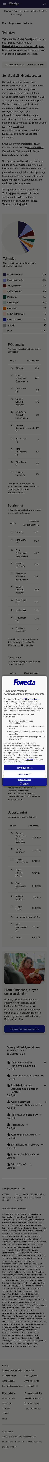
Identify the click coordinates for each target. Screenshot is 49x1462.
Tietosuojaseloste (24, 780)
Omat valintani (24, 774)
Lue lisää (29, 759)
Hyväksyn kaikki (24, 768)
